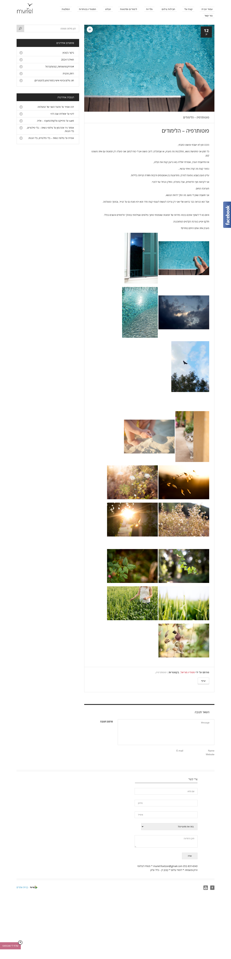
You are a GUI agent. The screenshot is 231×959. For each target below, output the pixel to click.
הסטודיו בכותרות (87, 9)
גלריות (149, 9)
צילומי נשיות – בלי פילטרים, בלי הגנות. (46, 138)
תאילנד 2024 (67, 59)
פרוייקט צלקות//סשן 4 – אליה (51, 120)
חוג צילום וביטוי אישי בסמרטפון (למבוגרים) (54, 80)
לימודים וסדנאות (128, 9)
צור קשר (208, 15)
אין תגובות (90, 29)
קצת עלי (188, 9)
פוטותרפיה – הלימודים (196, 117)
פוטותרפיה (161, 672)
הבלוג (108, 9)
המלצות (66, 9)
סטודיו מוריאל (187, 672)
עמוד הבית (207, 9)
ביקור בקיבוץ (68, 52)
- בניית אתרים (23, 887)
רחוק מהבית (68, 73)
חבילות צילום (168, 9)
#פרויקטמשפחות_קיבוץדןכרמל (59, 66)
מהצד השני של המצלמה (49, 106)
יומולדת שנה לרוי (58, 113)
